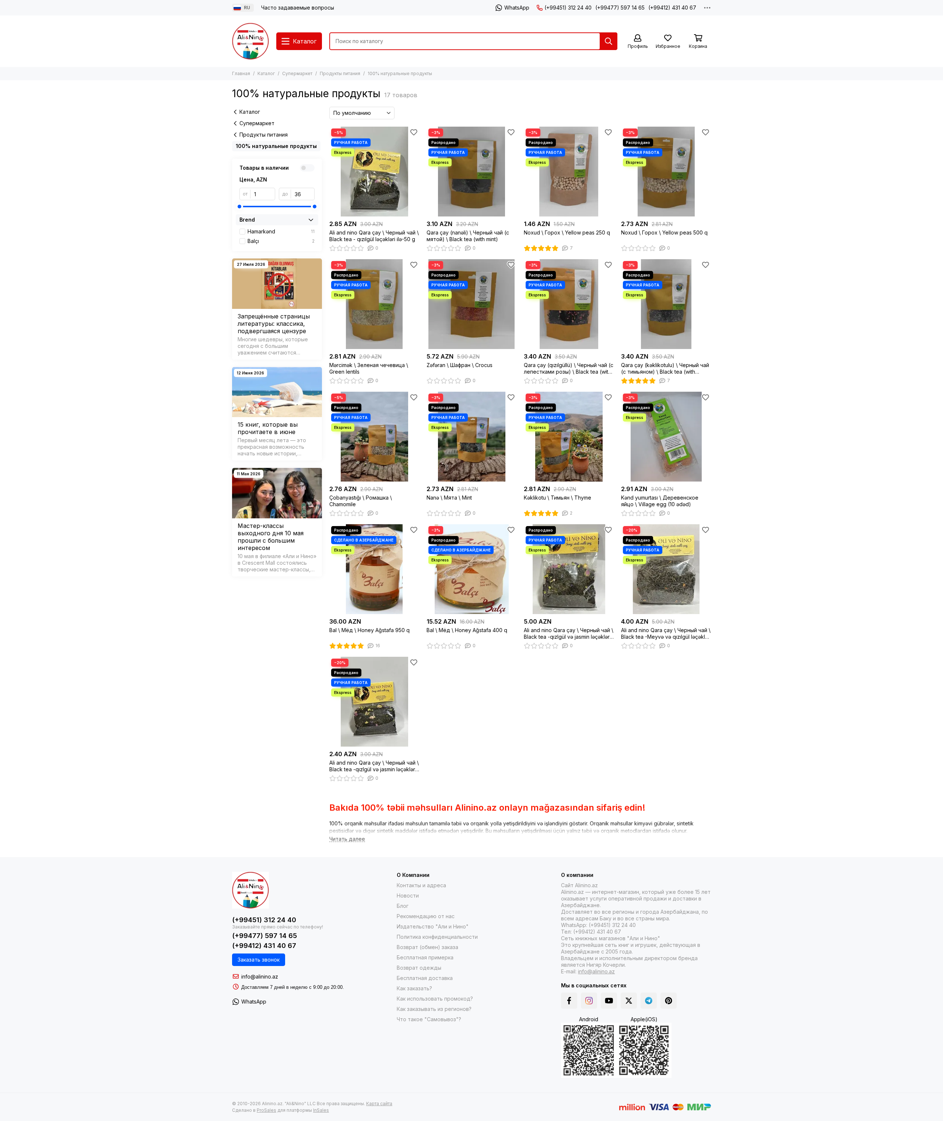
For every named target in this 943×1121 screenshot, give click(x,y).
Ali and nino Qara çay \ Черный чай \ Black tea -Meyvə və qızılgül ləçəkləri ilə (666, 633)
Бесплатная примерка (425, 957)
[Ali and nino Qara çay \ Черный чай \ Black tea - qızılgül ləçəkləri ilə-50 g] (374, 171)
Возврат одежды (419, 968)
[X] (629, 1001)
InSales (321, 1110)
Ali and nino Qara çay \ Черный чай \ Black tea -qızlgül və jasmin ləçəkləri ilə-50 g (374, 766)
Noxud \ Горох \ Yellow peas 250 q (567, 232)
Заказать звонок (259, 959)
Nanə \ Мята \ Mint (449, 497)
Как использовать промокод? (435, 998)
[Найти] (608, 41)
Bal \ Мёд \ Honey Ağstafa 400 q (467, 630)
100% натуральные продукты (276, 146)
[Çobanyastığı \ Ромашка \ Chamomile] (374, 437)
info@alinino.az (259, 976)
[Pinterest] (668, 1001)
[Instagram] (589, 1001)
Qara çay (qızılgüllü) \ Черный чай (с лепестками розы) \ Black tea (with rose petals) (568, 368)
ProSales (266, 1110)
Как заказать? (414, 988)
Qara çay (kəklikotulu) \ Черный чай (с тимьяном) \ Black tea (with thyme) (665, 368)
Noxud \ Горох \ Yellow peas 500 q (664, 232)
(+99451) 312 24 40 (568, 7)
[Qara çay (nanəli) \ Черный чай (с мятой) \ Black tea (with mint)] (471, 171)
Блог (403, 906)
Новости (408, 895)
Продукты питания (340, 73)
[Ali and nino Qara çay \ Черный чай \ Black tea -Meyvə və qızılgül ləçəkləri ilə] (666, 569)
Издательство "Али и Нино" (433, 926)
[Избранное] (413, 132)
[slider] (239, 206)
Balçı (281, 241)
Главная (241, 73)
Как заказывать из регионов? (434, 1009)
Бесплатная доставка (425, 978)
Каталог (266, 73)
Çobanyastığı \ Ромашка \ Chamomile (360, 500)
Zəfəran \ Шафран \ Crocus (459, 365)
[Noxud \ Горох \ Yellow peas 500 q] (666, 171)
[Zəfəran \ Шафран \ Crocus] (471, 304)
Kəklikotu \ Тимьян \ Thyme (557, 497)
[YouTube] (609, 1001)
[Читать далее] (347, 839)
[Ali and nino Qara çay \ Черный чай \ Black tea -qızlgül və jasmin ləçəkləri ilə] (569, 569)
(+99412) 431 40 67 (672, 7)
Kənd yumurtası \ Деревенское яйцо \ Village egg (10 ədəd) (659, 500)
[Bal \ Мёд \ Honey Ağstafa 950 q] (374, 569)
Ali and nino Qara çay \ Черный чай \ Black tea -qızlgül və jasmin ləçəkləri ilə (568, 633)
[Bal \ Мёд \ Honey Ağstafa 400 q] (471, 569)
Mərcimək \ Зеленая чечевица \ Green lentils (368, 368)
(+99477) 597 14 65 (620, 7)
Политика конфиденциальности (437, 937)
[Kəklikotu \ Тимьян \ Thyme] (569, 437)
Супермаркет (297, 73)
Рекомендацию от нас (426, 916)
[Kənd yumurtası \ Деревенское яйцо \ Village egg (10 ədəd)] (666, 437)
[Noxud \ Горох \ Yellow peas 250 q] (569, 171)
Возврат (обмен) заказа (427, 947)
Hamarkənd (281, 231)
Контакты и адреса (421, 885)
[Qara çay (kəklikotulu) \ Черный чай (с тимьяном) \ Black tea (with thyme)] (666, 304)
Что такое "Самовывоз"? (429, 1019)
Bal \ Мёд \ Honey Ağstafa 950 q (369, 630)
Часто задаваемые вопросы (297, 7)
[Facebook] (569, 1001)
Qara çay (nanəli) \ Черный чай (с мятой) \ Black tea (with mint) (468, 235)
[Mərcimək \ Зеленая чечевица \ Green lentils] (374, 304)
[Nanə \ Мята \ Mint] (471, 437)
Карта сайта (379, 1103)
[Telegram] (649, 1001)
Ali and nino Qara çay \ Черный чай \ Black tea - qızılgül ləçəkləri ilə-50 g (374, 235)
